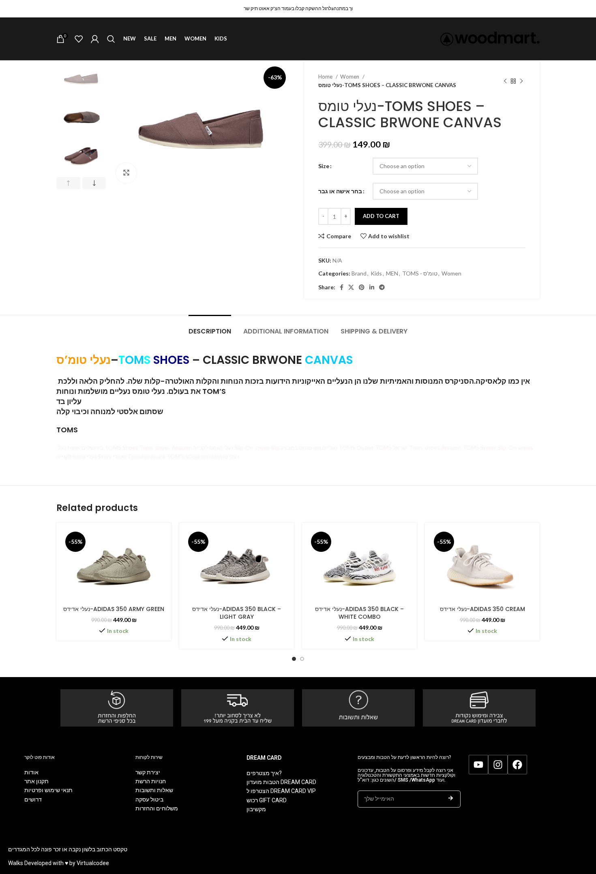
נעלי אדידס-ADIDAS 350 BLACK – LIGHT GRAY (236, 613)
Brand (359, 273)
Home (326, 76)
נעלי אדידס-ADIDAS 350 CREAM (482, 609)
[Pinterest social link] (361, 287)
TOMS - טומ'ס (419, 273)
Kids (376, 273)
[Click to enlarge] (126, 173)
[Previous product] (505, 81)
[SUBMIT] (450, 799)
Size (323, 165)
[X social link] (351, 287)
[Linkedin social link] (372, 287)
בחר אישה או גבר (340, 191)
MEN (392, 273)
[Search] (111, 39)
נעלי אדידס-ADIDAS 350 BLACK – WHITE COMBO (359, 613)
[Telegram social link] (382, 287)
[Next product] (521, 81)
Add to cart (381, 216)
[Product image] (113, 565)
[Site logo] (490, 37)
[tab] (210, 327)
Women (350, 76)
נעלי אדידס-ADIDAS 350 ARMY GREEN (113, 609)
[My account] (95, 39)
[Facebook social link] (341, 287)
